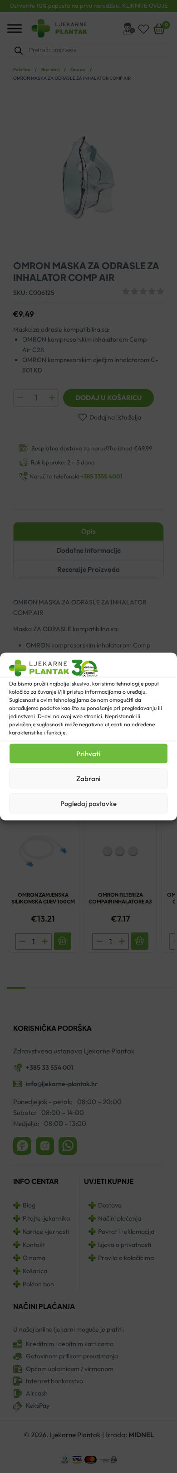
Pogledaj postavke (88, 803)
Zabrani (88, 778)
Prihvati (88, 753)
